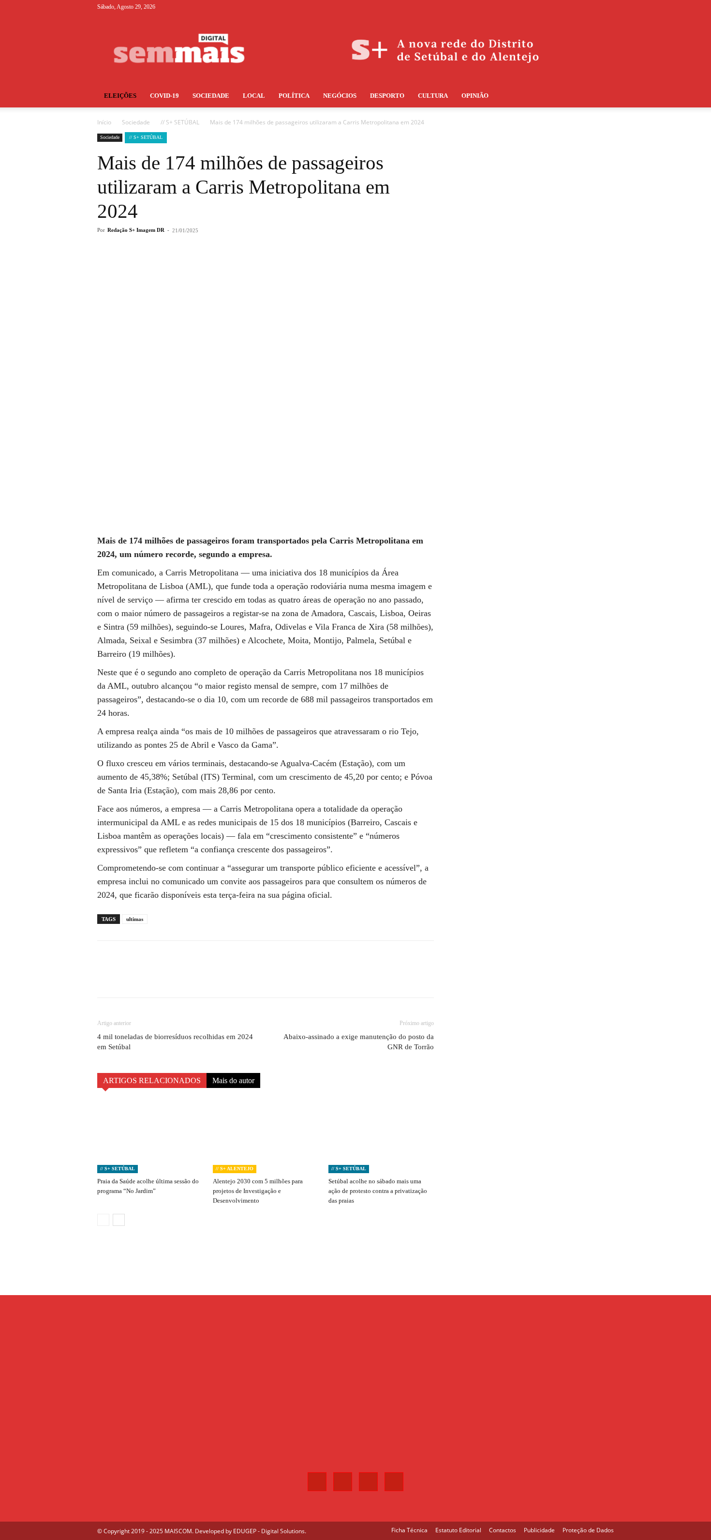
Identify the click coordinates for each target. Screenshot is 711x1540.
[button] (602, 96)
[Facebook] (558, 7)
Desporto (387, 95)
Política (294, 95)
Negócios (339, 95)
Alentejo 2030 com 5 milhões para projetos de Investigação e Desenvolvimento (258, 1191)
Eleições (120, 95)
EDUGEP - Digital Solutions (269, 1531)
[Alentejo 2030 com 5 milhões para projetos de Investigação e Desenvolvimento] (265, 1137)
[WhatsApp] (234, 269)
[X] (590, 7)
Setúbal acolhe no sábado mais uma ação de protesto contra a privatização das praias (377, 1191)
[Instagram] (574, 7)
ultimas (134, 919)
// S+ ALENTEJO (234, 1168)
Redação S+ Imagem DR (135, 230)
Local (254, 95)
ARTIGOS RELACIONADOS (152, 1080)
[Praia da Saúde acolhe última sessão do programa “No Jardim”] (150, 1137)
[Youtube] (606, 7)
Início (104, 122)
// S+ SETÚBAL (180, 122)
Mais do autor (233, 1080)
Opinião (475, 95)
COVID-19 (164, 95)
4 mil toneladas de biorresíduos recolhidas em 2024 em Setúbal (175, 1042)
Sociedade (211, 95)
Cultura (433, 95)
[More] (257, 269)
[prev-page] (103, 1220)
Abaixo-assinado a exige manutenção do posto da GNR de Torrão (358, 1042)
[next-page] (119, 1220)
